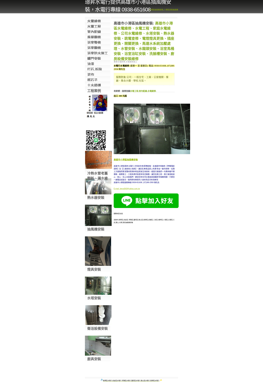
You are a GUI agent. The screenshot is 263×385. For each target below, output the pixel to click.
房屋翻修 (94, 36)
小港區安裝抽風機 (171, 10)
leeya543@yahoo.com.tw (130, 189)
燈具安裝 (94, 269)
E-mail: (116, 189)
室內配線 (94, 31)
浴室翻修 (94, 47)
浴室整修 (94, 42)
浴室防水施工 (97, 52)
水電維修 (94, 20)
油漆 (90, 63)
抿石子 (92, 79)
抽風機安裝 (95, 229)
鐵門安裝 (94, 58)
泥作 (90, 74)
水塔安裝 (94, 298)
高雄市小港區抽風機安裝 (126, 159)
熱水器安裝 (95, 197)
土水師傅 (94, 84)
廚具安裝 (94, 359)
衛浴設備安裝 (97, 328)
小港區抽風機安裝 (156, 10)
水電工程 (94, 26)
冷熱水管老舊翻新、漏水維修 (97, 172)
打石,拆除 (94, 68)
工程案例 (94, 90)
